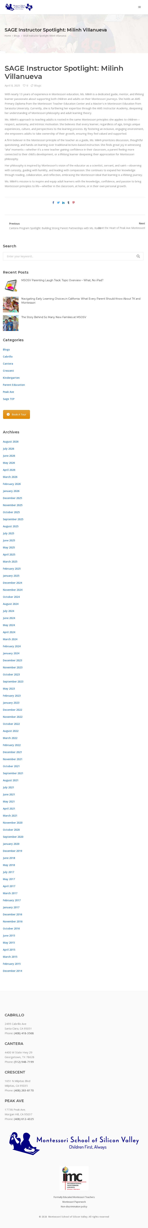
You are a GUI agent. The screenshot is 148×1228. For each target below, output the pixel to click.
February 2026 (12, 484)
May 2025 (9, 547)
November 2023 (12, 667)
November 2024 (12, 589)
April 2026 (9, 470)
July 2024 (8, 611)
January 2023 (11, 702)
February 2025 (12, 568)
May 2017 (9, 879)
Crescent (8, 370)
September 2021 (13, 773)
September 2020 (13, 836)
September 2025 (13, 519)
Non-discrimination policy (74, 1206)
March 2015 (10, 956)
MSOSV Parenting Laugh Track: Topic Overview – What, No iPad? (62, 280)
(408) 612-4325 (24, 1119)
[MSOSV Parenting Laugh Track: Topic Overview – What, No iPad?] (11, 286)
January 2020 (11, 844)
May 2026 (9, 462)
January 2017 (11, 907)
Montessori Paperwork (74, 1201)
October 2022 (11, 724)
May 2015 (9, 942)
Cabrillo (8, 356)
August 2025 (10, 526)
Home (8, 35)
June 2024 (9, 618)
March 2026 (10, 477)
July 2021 (8, 787)
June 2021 (9, 794)
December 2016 (12, 914)
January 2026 (11, 491)
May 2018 (9, 865)
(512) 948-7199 (24, 1062)
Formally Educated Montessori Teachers (74, 1197)
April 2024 (9, 632)
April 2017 (9, 886)
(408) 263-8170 (24, 1090)
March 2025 (10, 561)
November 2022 (12, 716)
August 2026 (10, 441)
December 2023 (12, 660)
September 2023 (13, 681)
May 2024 (9, 625)
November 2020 (12, 822)
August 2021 (10, 780)
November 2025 (12, 505)
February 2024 (12, 646)
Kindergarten (11, 377)
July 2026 (8, 448)
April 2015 (9, 949)
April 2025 (9, 554)
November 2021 (12, 759)
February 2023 (12, 695)
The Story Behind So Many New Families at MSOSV (53, 317)
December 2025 (12, 498)
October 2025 (11, 512)
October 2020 (11, 829)
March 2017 (10, 893)
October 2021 (11, 766)
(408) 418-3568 (24, 1033)
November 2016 (12, 921)
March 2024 (10, 639)
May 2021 (9, 801)
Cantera (8, 363)
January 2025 (11, 575)
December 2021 (12, 752)
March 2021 (10, 815)
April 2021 (9, 808)
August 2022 (10, 731)
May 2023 (9, 688)
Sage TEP (8, 399)
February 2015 (12, 963)
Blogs (17, 35)
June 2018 (9, 858)
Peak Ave (8, 392)
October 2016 (11, 928)
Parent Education (14, 384)
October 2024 (11, 597)
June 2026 (9, 455)
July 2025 (8, 533)
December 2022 (12, 709)
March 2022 (10, 738)
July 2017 (8, 872)
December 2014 (12, 971)
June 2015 (9, 935)
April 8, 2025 (12, 85)
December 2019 (12, 851)
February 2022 (12, 745)
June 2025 (9, 540)
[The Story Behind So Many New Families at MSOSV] (11, 323)
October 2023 (11, 674)
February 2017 (12, 900)
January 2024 (11, 653)
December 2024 (12, 582)
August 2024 (10, 604)
